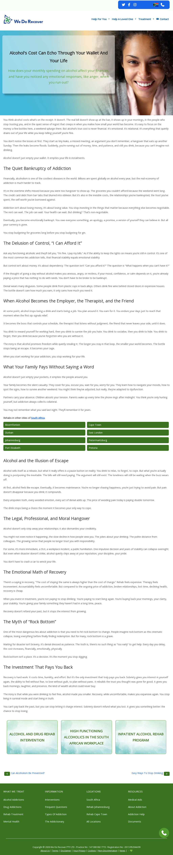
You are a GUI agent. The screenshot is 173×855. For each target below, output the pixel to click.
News (122, 850)
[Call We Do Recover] (162, 5)
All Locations (93, 821)
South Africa (38, 417)
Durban (9, 432)
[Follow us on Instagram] (135, 5)
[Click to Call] (164, 833)
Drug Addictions (12, 807)
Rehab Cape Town (96, 814)
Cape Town (95, 424)
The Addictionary (54, 821)
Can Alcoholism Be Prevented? (28, 773)
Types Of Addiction (56, 814)
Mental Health (11, 821)
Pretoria (93, 447)
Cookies (92, 850)
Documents (134, 821)
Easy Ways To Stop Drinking (147, 773)
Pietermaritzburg (98, 440)
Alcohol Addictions (13, 799)
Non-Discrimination (107, 850)
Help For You (99, 19)
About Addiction (137, 807)
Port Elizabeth (12, 447)
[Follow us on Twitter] (123, 5)
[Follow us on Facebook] (129, 5)
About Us (45, 850)
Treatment (144, 19)
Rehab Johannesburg (98, 807)
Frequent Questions (56, 807)
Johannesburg (12, 440)
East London (96, 432)
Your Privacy (79, 850)
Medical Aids (135, 799)
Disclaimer (66, 850)
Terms (55, 850)
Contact (164, 19)
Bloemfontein (12, 424)
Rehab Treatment (13, 814)
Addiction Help (136, 814)
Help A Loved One (122, 19)
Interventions (52, 799)
